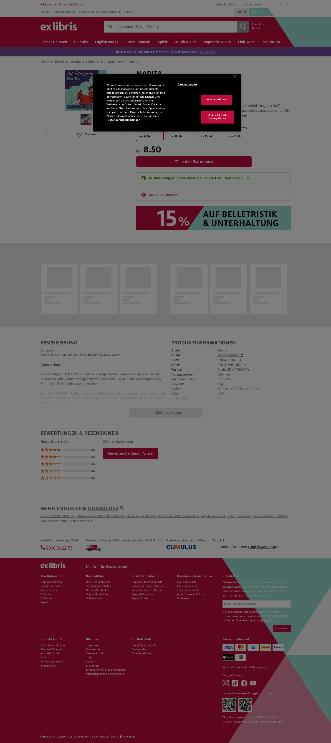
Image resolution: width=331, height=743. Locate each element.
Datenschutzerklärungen (124, 120)
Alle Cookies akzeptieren (217, 117)
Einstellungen (187, 84)
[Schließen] (235, 76)
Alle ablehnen (216, 100)
